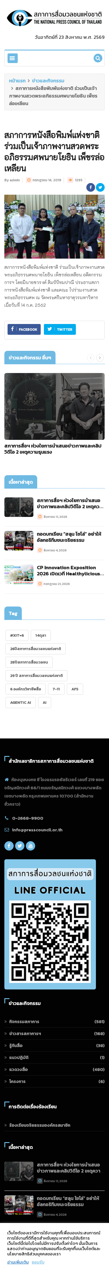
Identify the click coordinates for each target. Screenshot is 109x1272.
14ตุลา (40, 635)
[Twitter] (19, 847)
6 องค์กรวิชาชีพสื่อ (25, 689)
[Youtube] (30, 847)
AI (45, 702)
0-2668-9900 (27, 818)
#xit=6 (17, 635)
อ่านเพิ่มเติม (18, 1262)
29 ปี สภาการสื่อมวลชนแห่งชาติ (36, 675)
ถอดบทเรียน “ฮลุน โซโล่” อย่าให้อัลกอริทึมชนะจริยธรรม (69, 537)
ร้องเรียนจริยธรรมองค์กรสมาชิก (39, 1125)
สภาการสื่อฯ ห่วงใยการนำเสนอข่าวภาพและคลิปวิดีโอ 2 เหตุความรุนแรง (52, 449)
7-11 (56, 689)
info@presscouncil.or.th (37, 829)
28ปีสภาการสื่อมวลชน (29, 662)
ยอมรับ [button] (38, 1262)
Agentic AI (20, 702)
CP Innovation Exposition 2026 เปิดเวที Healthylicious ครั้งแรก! (68, 573)
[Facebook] (9, 847)
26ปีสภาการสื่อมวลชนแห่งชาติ (35, 648)
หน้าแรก (17, 80)
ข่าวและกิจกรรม (48, 80)
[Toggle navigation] (13, 58)
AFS (75, 689)
